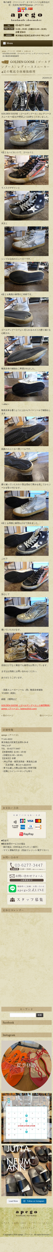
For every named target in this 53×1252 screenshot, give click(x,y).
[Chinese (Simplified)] (31, 8)
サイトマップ (28, 1228)
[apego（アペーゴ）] (26, 20)
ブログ (6, 1223)
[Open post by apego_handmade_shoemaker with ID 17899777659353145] (26, 1066)
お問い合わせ (20, 1223)
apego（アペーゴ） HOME (11, 51)
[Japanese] (23, 11)
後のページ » (46, 715)
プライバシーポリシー (41, 1223)
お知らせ (27, 51)
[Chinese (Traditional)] (19, 11)
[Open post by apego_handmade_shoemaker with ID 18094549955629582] (26, 1118)
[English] (19, 8)
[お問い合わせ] (26, 866)
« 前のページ (7, 715)
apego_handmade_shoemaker (26, 1045)
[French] (27, 8)
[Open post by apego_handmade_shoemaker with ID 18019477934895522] (26, 1170)
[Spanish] (23, 8)
